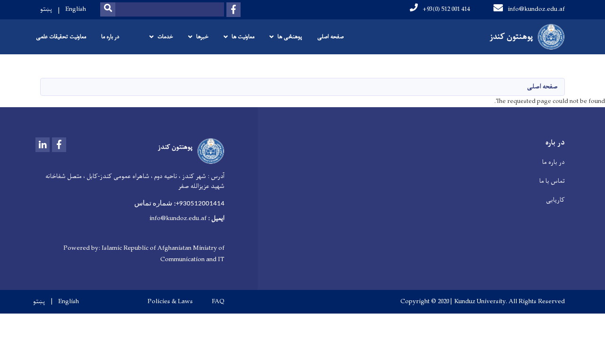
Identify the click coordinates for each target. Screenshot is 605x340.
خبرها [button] (202, 37)
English (75, 9)
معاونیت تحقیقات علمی (61, 37)
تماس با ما (552, 181)
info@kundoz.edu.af (536, 9)
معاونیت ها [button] (243, 37)
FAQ (218, 301)
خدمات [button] (165, 37)
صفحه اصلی (330, 37)
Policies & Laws (170, 301)
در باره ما (110, 37)
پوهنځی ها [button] (289, 37)
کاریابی (555, 200)
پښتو (46, 9)
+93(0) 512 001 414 (446, 9)
